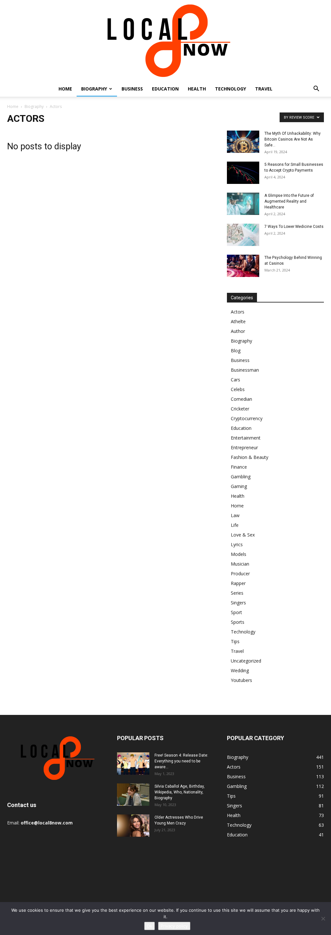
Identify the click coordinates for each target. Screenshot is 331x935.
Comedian (241, 399)
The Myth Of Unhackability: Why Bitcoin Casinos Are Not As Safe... (292, 139)
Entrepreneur (244, 447)
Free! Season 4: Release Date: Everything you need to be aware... (181, 761)
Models (238, 554)
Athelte (238, 321)
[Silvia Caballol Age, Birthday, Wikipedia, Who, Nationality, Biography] (133, 794)
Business (132, 89)
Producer (240, 573)
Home (65, 89)
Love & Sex (243, 535)
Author (238, 331)
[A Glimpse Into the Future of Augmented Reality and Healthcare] (243, 204)
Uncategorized (246, 661)
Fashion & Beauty (249, 457)
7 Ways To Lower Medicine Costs (294, 226)
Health (197, 89)
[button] (316, 89)
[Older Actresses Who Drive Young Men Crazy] (133, 825)
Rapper (238, 583)
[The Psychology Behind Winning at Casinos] (243, 266)
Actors (237, 312)
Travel (263, 89)
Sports (237, 622)
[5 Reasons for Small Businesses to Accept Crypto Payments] (243, 173)
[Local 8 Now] (165, 40)
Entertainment (246, 438)
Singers (238, 603)
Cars (235, 380)
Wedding (240, 670)
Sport (236, 612)
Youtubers (241, 680)
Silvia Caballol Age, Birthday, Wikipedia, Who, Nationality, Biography (180, 792)
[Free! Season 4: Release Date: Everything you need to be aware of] (133, 763)
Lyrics (237, 544)
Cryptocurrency (246, 418)
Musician (240, 564)
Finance (239, 467)
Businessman (245, 370)
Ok (149, 926)
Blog (235, 350)
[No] (323, 918)
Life (235, 525)
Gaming (239, 486)
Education (165, 89)
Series (237, 593)
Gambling (241, 476)
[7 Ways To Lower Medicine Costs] (243, 235)
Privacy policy (174, 926)
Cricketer (240, 409)
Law (235, 515)
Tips (235, 641)
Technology (230, 89)
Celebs (238, 389)
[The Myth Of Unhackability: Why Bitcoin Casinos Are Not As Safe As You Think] (243, 142)
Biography (94, 89)
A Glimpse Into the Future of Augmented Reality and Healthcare (289, 201)
